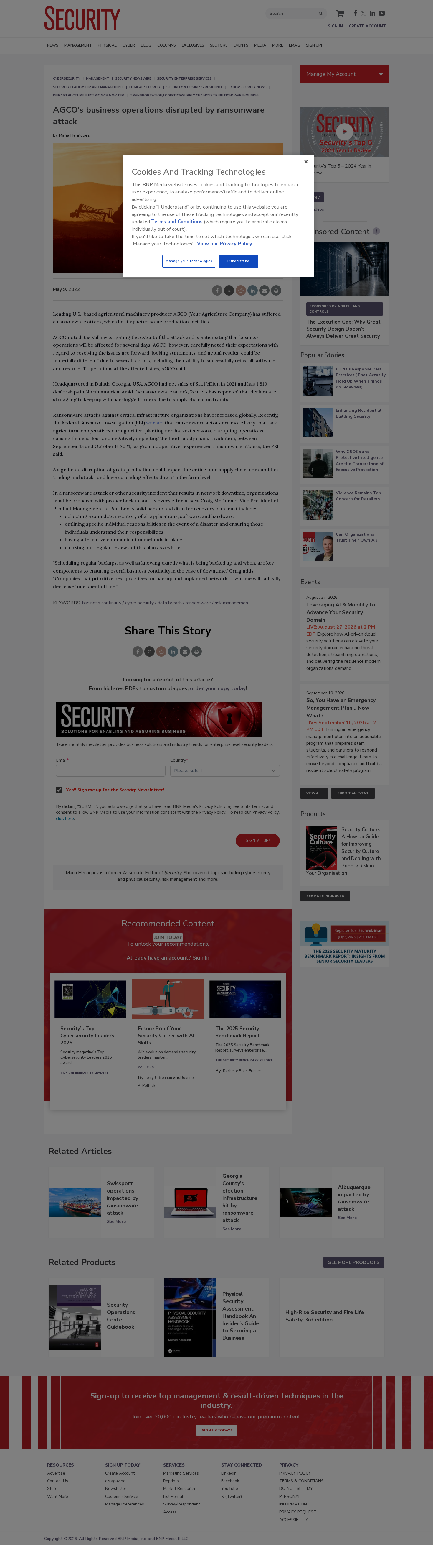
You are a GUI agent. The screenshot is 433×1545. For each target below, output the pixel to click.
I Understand (238, 261)
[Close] (306, 161)
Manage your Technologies (189, 261)
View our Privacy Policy (224, 243)
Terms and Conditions (177, 221)
